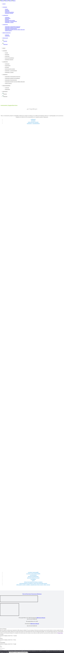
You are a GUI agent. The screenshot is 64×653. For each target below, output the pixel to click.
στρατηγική (7, 11)
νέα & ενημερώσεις (6, 32)
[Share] (1, 648)
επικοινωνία (5, 37)
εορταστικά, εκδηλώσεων (33, 576)
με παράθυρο (33, 579)
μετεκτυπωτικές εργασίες (10, 20)
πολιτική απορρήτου (23, 652)
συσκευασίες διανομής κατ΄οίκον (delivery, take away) (15, 29)
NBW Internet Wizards (41, 617)
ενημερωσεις (7, 35)
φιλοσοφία (7, 10)
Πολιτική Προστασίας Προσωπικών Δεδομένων (32, 593)
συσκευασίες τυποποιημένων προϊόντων (12, 26)
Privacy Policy (60, 632)
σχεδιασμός (7, 17)
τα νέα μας (7, 34)
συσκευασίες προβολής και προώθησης (12, 27)
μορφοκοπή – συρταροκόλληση (11, 21)
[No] (28, 652)
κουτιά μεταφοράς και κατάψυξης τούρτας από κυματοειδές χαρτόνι (33, 583)
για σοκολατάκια (33, 575)
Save (1, 646)
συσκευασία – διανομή (9, 22)
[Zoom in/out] (4, 648)
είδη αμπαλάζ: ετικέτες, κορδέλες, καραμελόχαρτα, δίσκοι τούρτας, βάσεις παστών (33, 584)
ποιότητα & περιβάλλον (9, 12)
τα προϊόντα (5, 24)
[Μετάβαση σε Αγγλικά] (4, 41)
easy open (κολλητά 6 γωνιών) (33, 577)
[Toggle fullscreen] (2, 648)
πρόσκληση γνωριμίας (9, 13)
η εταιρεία (4, 7)
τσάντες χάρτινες (8, 30)
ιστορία (6, 9)
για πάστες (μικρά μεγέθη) (33, 572)
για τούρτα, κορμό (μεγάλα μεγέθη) (33, 573)
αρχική (4, 3)
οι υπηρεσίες (5, 15)
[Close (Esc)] (0, 648)
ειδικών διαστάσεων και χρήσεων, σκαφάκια (33, 582)
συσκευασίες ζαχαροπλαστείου (11, 28)
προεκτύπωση (7, 18)
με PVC (33, 580)
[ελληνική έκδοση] (5, 44)
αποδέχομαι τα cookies (13, 652)
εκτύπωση (7, 19)
